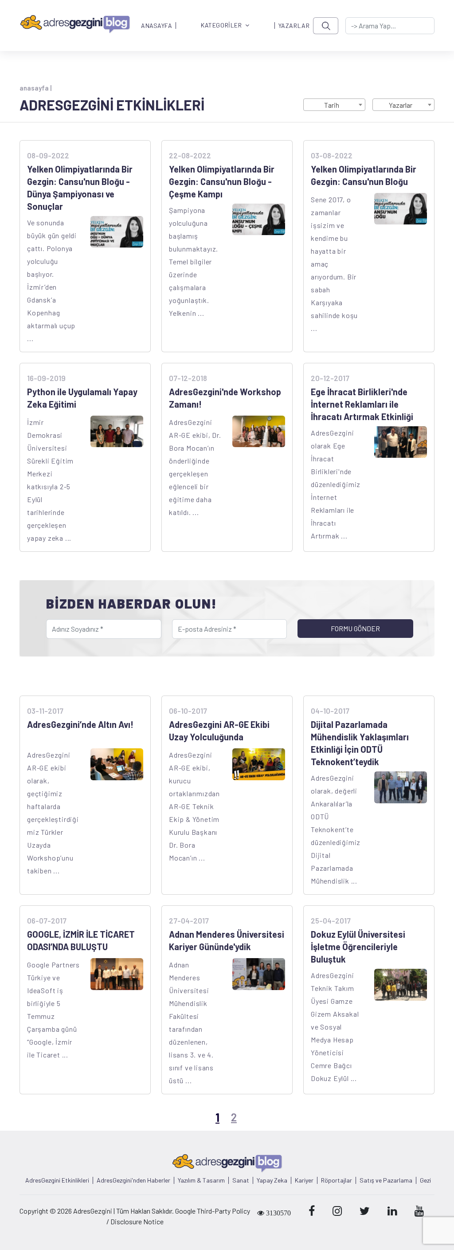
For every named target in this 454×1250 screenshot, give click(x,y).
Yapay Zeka (272, 1180)
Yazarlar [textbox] (400, 105)
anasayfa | (35, 88)
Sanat (240, 1180)
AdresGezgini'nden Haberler (133, 1180)
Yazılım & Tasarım (201, 1180)
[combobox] (334, 104)
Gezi (425, 1180)
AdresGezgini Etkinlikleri (57, 1180)
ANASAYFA (156, 25)
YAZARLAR (293, 25)
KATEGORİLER (221, 25)
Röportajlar (336, 1180)
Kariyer (304, 1180)
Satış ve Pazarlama (386, 1180)
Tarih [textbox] (331, 105)
